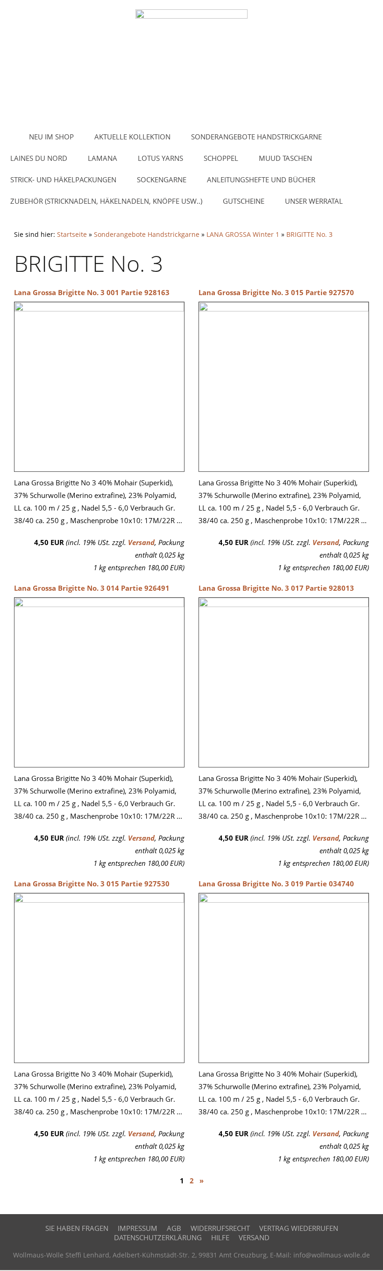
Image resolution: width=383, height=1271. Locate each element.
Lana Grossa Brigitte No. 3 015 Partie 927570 (276, 292)
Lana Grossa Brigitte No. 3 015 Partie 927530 (92, 883)
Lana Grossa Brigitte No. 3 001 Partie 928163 (92, 292)
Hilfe (220, 1237)
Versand (141, 542)
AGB (174, 1228)
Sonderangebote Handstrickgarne (146, 234)
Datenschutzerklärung (158, 1237)
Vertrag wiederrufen (298, 1228)
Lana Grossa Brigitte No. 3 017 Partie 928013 (276, 588)
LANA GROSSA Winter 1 (242, 234)
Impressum (137, 1228)
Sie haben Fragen (76, 1228)
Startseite (72, 234)
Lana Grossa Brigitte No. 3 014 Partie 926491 (92, 588)
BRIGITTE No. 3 (309, 234)
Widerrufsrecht (220, 1228)
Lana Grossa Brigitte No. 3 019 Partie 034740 (276, 883)
